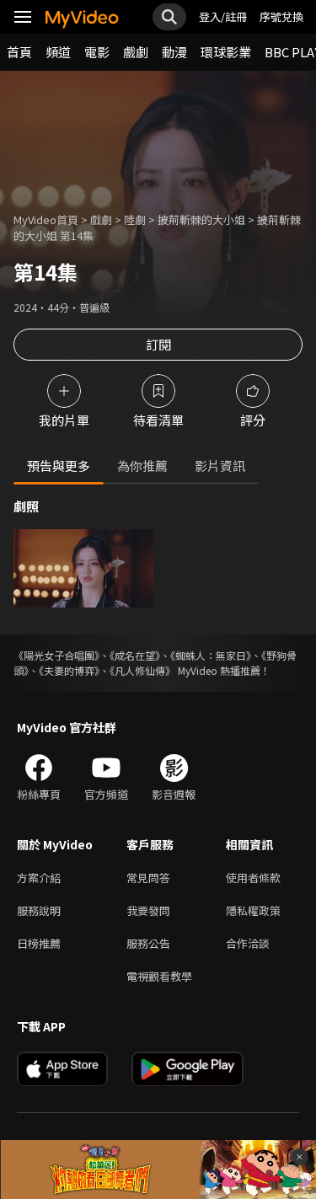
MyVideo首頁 (45, 219)
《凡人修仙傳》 (142, 670)
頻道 (58, 52)
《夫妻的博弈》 (69, 670)
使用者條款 (253, 878)
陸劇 (135, 219)
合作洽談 (248, 943)
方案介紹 (39, 878)
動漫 (174, 52)
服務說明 (39, 910)
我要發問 (148, 910)
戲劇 (135, 52)
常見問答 (148, 878)
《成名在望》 (135, 655)
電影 (97, 52)
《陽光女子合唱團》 (56, 655)
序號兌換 (281, 16)
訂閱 (158, 344)
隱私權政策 (253, 910)
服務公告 (148, 943)
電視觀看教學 (159, 976)
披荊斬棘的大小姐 (201, 219)
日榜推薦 (39, 943)
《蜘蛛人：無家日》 (210, 655)
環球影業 (226, 52)
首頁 (19, 52)
